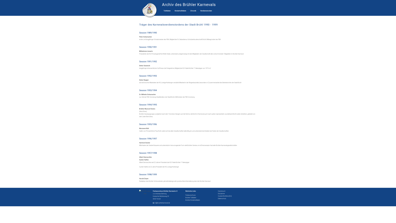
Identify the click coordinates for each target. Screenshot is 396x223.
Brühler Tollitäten (190, 197)
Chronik (193, 11)
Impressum (221, 191)
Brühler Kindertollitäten (192, 200)
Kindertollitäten (180, 11)
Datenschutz (222, 198)
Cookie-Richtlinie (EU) (225, 196)
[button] (167, 10)
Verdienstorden (206, 11)
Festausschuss (190, 195)
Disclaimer (221, 193)
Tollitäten (167, 11)
